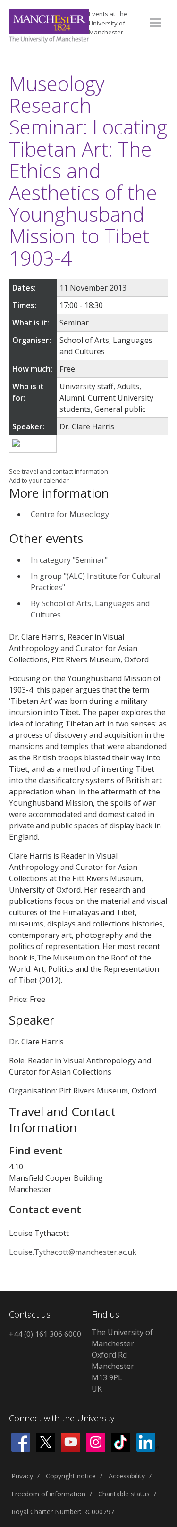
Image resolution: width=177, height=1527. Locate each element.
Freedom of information (48, 1493)
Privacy (22, 1475)
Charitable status (124, 1493)
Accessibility (127, 1475)
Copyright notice (71, 1475)
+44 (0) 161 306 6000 (45, 1334)
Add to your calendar (39, 480)
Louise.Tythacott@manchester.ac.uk (72, 1252)
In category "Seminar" (69, 560)
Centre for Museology (70, 514)
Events (108, 22)
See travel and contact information (58, 471)
